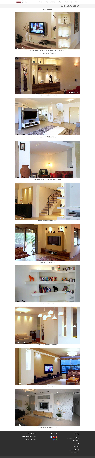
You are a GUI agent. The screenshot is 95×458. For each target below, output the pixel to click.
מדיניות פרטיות (75, 452)
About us (76, 444)
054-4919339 (26, 439)
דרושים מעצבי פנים (74, 450)
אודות (77, 443)
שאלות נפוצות (75, 440)
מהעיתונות (76, 446)
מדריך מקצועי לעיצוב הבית (72, 439)
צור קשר (77, 449)
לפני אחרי (76, 434)
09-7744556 (25, 436)
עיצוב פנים (76, 433)
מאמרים (77, 437)
